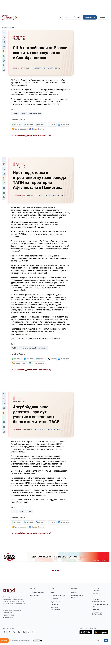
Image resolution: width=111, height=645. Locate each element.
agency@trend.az (8, 617)
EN (98, 640)
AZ (102, 640)
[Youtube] (19, 632)
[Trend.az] (10, 17)
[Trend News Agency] (9, 590)
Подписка (74, 592)
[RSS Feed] (33, 632)
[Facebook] (9, 632)
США (23, 114)
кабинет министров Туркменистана (33, 348)
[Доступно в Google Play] (101, 632)
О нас (53, 592)
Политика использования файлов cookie (97, 612)
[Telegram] (24, 632)
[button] (4, 32)
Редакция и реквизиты (59, 595)
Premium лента (35, 595)
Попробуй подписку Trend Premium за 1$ (32, 135)
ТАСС (42, 82)
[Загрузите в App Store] (85, 632)
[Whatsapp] (5, 632)
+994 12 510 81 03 (8, 615)
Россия (15, 114)
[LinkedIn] (28, 632)
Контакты (54, 599)
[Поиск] (61, 17)
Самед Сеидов (25, 511)
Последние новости (37, 592)
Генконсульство (35, 114)
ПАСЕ (14, 511)
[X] (14, 632)
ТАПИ (14, 348)
